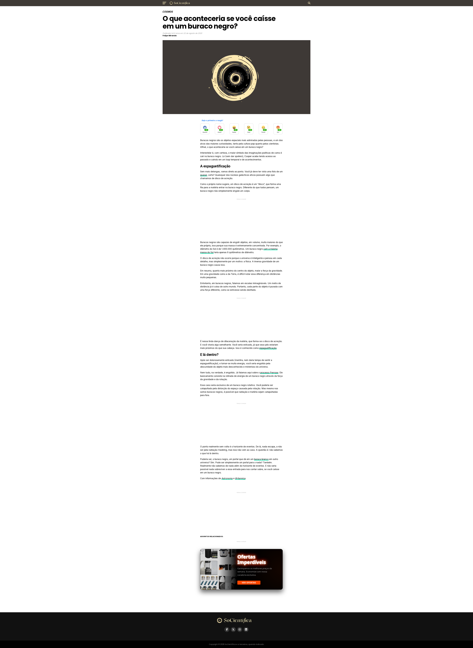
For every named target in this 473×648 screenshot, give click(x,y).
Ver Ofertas (249, 582)
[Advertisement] (241, 217)
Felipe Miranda (170, 35)
